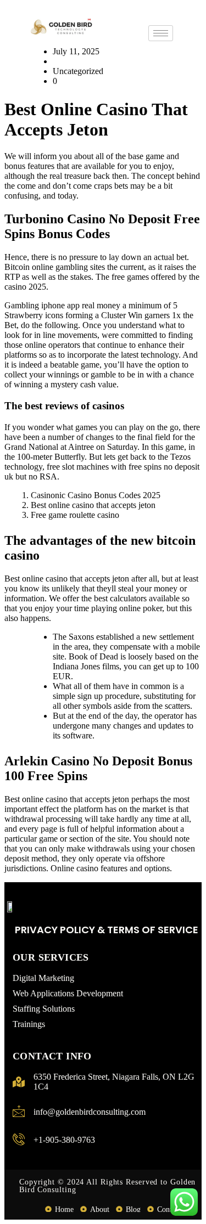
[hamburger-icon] (160, 33)
